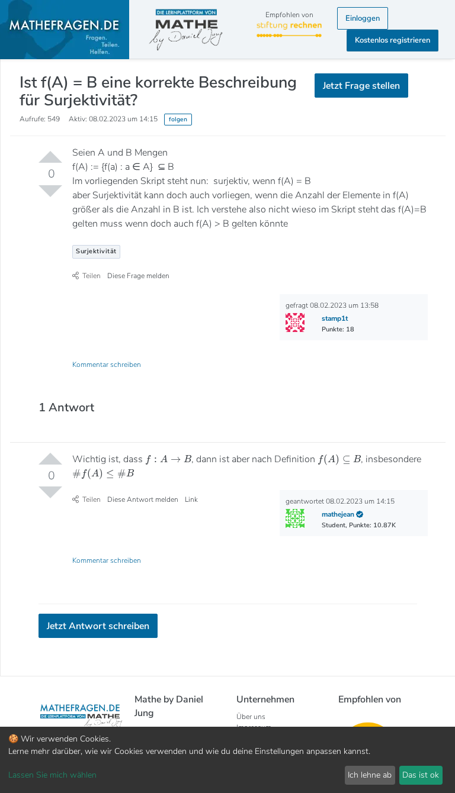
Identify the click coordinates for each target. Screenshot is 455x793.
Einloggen (362, 18)
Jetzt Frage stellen (361, 85)
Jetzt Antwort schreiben (98, 626)
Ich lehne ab (370, 775)
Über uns (250, 716)
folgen (178, 119)
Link (191, 499)
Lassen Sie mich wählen (52, 775)
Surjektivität (96, 251)
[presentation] (168, 459)
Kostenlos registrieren (392, 40)
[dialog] (227, 760)
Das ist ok (420, 775)
